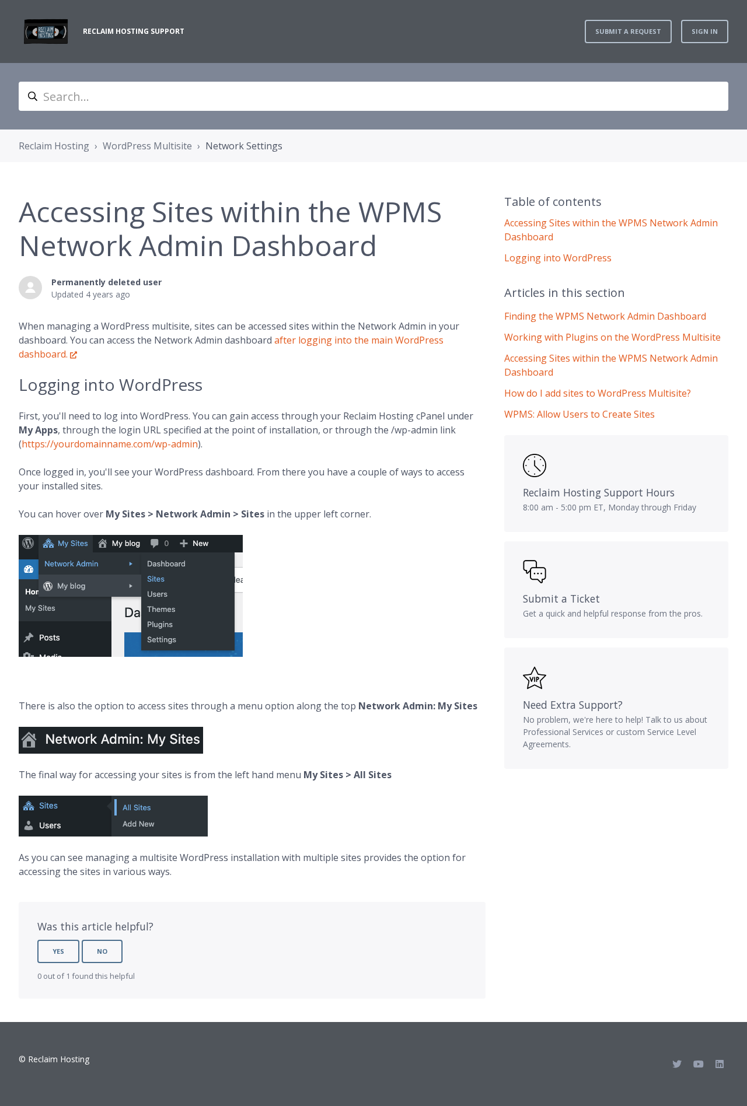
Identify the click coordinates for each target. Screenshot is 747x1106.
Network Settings (243, 145)
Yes (58, 951)
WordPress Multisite (147, 145)
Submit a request (628, 31)
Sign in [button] (705, 31)
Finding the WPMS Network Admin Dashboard (605, 316)
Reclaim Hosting (54, 145)
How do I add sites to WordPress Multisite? (597, 393)
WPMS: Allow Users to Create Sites (579, 414)
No (102, 951)
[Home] (46, 31)
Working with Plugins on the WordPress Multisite (612, 337)
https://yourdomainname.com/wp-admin (110, 444)
